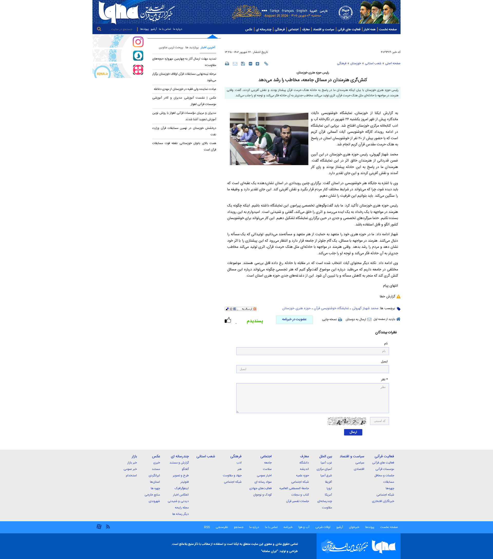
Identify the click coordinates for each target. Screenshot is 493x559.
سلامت (267, 469)
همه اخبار (370, 29)
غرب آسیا (326, 462)
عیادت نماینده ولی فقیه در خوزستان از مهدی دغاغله (185, 89)
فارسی (323, 11)
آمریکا (328, 494)
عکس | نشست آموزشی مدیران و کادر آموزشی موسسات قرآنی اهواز (184, 101)
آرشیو (154, 29)
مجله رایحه (182, 507)
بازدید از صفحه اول (384, 319)
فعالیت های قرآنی (349, 29)
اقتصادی (359, 469)
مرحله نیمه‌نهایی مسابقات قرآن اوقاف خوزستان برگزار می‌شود (184, 77)
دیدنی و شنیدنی (178, 501)
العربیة (313, 11)
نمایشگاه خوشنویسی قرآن (331, 308)
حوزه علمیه (302, 475)
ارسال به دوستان (356, 319)
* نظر (384, 379)
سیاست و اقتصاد (323, 29)
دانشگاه (304, 462)
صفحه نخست (388, 29)
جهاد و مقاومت (232, 475)
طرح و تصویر (181, 475)
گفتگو (185, 469)
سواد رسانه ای (263, 482)
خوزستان (355, 63)
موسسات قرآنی (384, 469)
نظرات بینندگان (386, 333)
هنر (240, 469)
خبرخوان (354, 527)
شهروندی (154, 501)
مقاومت (327, 507)
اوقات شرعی (322, 527)
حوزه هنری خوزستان (296, 308)
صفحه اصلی (393, 63)
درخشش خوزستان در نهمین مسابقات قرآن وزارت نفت (184, 131)
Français (288, 10)
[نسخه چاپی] (227, 63)
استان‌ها (155, 482)
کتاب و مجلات (300, 494)
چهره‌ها (390, 488)
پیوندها (144, 29)
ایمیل (384, 361)
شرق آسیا (326, 475)
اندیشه (304, 469)
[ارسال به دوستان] (235, 63)
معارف (306, 29)
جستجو (238, 527)
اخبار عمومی (264, 475)
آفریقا (328, 482)
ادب (239, 462)
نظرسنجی (222, 527)
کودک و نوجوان (262, 494)
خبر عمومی (130, 469)
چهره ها (155, 488)
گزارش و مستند (179, 462)
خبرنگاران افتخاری (383, 501)
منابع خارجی (152, 494)
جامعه (268, 462)
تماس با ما (165, 29)
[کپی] (266, 63)
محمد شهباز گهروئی (365, 308)
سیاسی (359, 462)
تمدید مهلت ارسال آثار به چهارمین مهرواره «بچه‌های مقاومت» (184, 62)
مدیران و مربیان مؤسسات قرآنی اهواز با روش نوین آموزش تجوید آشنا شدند (184, 116)
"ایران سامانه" (269, 551)
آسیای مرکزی (324, 469)
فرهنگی (280, 29)
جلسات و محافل (384, 475)
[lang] (263, 11)
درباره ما (177, 29)
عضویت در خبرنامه (294, 319)
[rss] (108, 526)
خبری (156, 462)
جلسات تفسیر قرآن (297, 501)
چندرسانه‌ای (324, 501)
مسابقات (388, 482)
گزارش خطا (387, 296)
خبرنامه (287, 527)
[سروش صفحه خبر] (118, 55)
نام (386, 344)
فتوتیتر (185, 482)
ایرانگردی (154, 475)
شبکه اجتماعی (385, 494)
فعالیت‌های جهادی (260, 488)
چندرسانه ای (263, 29)
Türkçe (274, 10)
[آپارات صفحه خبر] (118, 70)
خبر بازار (132, 462)
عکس (248, 29)
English (302, 10)
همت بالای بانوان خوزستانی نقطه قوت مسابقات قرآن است (184, 146)
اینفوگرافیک (182, 488)
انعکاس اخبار (181, 494)
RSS (207, 527)
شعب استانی (373, 63)
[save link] (243, 63)
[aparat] (99, 528)
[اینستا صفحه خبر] (118, 41)
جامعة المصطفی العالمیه (294, 488)
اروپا (329, 488)
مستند (156, 469)
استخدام (131, 475)
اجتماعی (293, 29)
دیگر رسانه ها (180, 514)
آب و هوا (303, 527)
